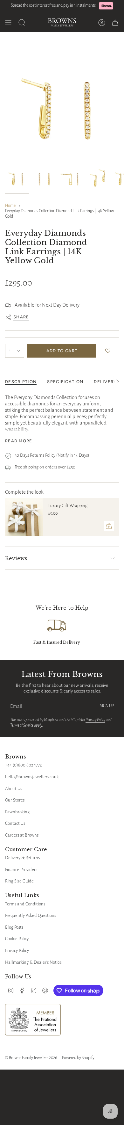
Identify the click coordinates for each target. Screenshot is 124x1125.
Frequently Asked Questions (30, 915)
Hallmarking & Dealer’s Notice (33, 962)
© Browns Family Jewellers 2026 (31, 1058)
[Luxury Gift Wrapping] (24, 517)
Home (10, 205)
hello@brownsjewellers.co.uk (32, 776)
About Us (13, 788)
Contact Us (15, 823)
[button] (109, 351)
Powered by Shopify (78, 1058)
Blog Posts (14, 927)
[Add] (109, 526)
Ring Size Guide (19, 881)
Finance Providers (21, 869)
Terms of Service (21, 725)
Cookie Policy (17, 938)
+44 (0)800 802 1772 (23, 765)
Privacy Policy (95, 720)
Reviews (16, 558)
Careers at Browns (21, 835)
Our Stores (14, 800)
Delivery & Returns (22, 857)
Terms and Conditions (25, 904)
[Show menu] (8, 22)
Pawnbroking (17, 811)
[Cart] (115, 22)
